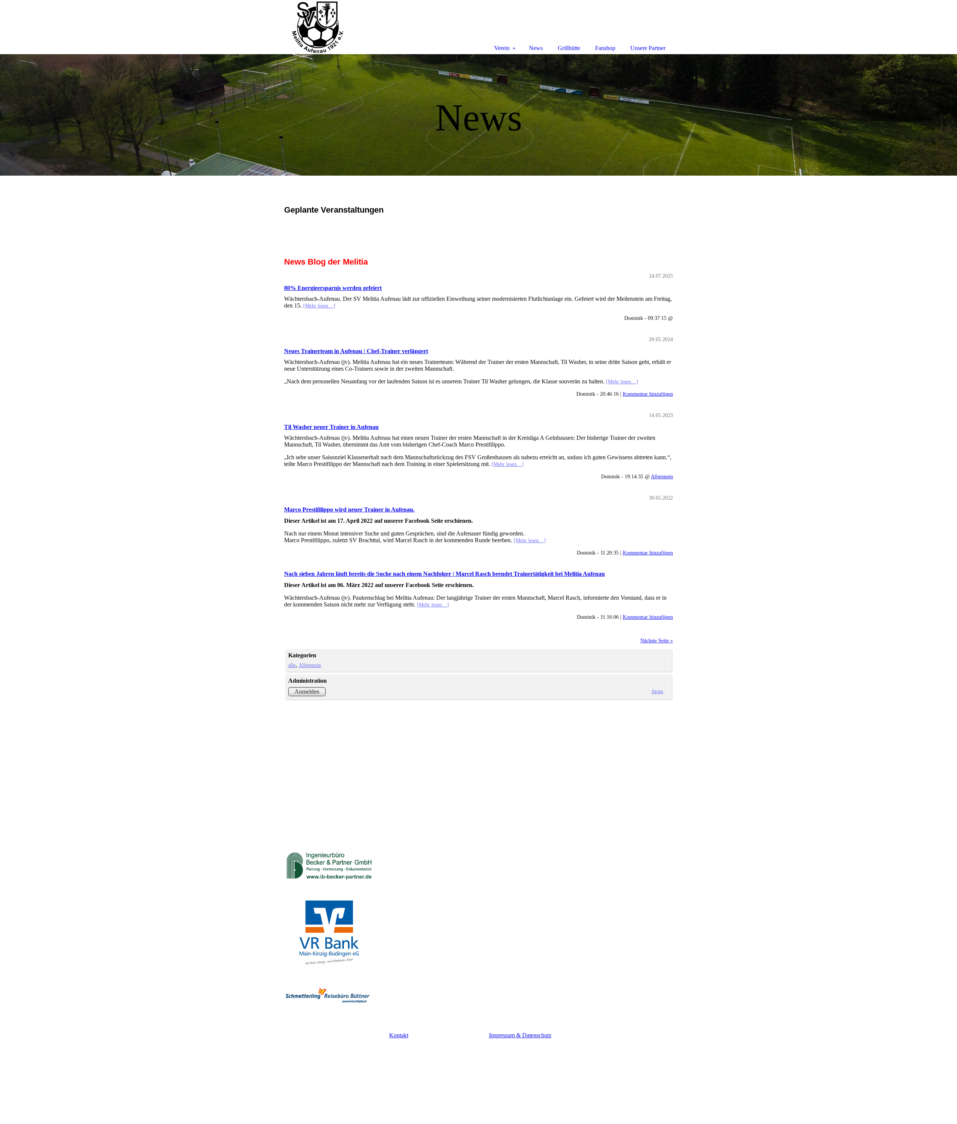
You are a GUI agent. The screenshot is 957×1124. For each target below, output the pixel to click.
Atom (657, 691)
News (536, 48)
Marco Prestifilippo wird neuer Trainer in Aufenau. (349, 509)
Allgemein (662, 476)
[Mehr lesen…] (319, 306)
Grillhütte (569, 48)
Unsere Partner (647, 48)
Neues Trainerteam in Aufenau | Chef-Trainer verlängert (356, 351)
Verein (502, 48)
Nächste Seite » (656, 640)
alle (292, 665)
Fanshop (605, 48)
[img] (478, 115)
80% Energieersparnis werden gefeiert (333, 288)
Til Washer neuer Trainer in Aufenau (331, 427)
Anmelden (307, 691)
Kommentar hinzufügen (648, 394)
